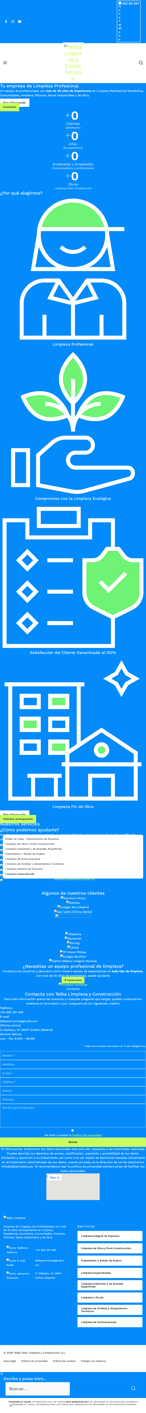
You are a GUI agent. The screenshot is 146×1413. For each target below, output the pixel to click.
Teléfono (6, 1008)
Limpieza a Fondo (92, 1297)
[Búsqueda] (133, 1389)
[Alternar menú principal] (5, 62)
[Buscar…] (66, 1389)
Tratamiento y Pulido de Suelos (25, 854)
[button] (141, 63)
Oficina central (10, 1025)
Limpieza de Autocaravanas (22, 859)
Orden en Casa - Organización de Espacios (32, 839)
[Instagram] (12, 21)
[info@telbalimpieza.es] (19, 21)
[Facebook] (6, 21)
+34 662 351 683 (45, 1250)
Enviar (73, 1142)
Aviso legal (10, 1361)
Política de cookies (64, 1361)
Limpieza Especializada (19, 874)
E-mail (4, 1016)
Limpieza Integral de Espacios (24, 869)
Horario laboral (10, 1034)
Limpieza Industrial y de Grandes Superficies (33, 849)
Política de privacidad (86, 1135)
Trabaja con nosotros (93, 1361)
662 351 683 (130, 3)
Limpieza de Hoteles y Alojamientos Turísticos (34, 864)
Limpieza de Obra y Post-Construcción (29, 844)
